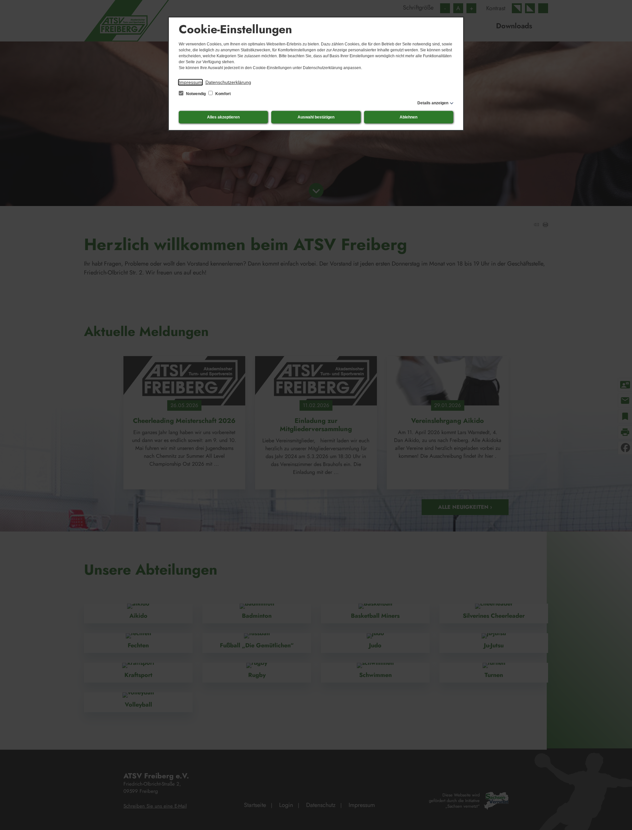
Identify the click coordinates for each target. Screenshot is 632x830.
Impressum (190, 82)
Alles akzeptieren (223, 117)
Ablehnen (408, 117)
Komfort (222, 93)
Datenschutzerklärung (228, 82)
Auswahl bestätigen (316, 117)
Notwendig (196, 93)
